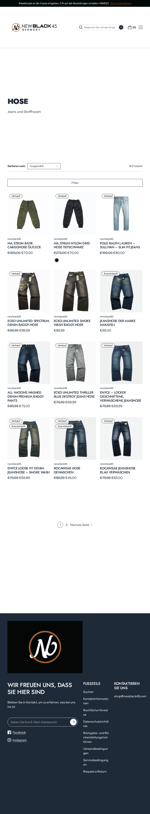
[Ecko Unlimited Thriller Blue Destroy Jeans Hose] (75, 362)
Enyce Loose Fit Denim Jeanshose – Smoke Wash (29, 470)
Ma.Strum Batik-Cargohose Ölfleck (24, 245)
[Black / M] (57, 260)
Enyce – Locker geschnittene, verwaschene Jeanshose (120, 396)
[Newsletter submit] (73, 722)
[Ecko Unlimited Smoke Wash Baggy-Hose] (75, 291)
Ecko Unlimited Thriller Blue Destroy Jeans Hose (74, 394)
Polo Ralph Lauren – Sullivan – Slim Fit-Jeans (120, 245)
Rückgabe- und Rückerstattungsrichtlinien (96, 737)
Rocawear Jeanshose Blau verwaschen (118, 470)
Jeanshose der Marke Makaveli (117, 323)
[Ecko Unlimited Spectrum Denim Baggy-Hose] (29, 291)
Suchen (88, 692)
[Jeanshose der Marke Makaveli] (121, 291)
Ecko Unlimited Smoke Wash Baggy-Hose (72, 323)
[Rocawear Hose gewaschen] (75, 438)
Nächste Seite (79, 525)
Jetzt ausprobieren (120, 3)
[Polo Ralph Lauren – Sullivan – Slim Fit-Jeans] (121, 213)
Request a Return (95, 771)
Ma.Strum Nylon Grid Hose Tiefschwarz (72, 245)
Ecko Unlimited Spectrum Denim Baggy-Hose (28, 323)
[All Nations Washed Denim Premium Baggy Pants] (29, 362)
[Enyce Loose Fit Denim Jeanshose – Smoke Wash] (29, 438)
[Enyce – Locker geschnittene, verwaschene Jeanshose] (121, 362)
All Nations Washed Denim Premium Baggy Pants (26, 396)
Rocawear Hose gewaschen (67, 470)
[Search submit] (121, 27)
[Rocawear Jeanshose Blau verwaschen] (121, 438)
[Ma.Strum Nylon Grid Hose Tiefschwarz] (75, 213)
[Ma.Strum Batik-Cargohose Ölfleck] (29, 213)
